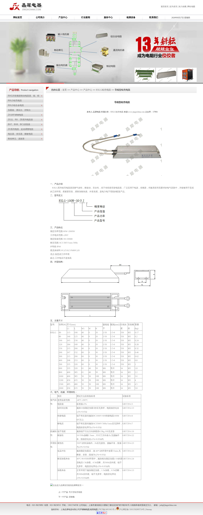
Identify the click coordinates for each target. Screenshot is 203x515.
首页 (64, 90)
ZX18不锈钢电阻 (16, 115)
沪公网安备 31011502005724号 (131, 509)
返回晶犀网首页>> (76, 485)
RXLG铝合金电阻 (16, 105)
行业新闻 (85, 17)
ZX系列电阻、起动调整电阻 (21, 129)
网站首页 (17, 17)
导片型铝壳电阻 (75, 492)
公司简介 (40, 17)
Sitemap (149, 509)
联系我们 (153, 17)
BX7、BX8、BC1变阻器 (19, 124)
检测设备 (131, 17)
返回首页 (164, 6)
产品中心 (63, 17)
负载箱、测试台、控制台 (19, 110)
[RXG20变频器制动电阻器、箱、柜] (144, 81)
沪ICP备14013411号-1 (107, 509)
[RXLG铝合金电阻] (166, 81)
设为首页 (173, 6)
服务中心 (108, 17)
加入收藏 (182, 6)
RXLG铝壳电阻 (15, 100)
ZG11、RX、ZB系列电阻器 (21, 119)
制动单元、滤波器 (17, 138)
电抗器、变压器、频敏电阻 (21, 134)
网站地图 (191, 6)
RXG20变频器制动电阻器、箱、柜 (24, 96)
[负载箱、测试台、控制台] (187, 81)
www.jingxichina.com (136, 112)
